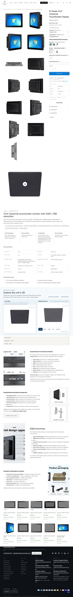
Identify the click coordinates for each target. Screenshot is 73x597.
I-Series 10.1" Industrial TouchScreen (50, 512)
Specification (52, 97)
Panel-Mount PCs (6, 560)
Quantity (51, 65)
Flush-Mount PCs (6, 564)
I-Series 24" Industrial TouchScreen (36, 512)
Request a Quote (44, 2)
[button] (11, 3)
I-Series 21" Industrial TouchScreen (9, 512)
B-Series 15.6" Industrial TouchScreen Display (61, 536)
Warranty (22, 571)
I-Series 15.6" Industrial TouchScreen (23, 512)
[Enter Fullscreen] (34, 306)
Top (53, 329)
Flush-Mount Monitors (7, 569)
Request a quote (37, 553)
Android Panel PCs (6, 578)
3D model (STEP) (53, 99)
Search (22, 560)
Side (49, 329)
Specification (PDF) (65, 296)
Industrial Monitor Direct (8, 9)
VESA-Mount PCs (6, 562)
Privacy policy (18, 596)
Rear (45, 329)
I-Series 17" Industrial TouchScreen (36, 535)
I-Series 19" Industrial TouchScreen (49, 535)
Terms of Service (24, 569)
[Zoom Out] (32, 306)
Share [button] (52, 117)
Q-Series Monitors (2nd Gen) (8, 573)
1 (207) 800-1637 (7, 553)
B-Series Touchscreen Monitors (19, 9)
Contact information (31, 596)
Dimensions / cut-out (61, 97)
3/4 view (58, 329)
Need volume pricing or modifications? (59, 81)
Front (40, 329)
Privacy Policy (23, 564)
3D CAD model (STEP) (54, 296)
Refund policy (24, 596)
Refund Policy (23, 566)
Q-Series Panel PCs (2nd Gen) (8, 571)
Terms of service (45, 596)
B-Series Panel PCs (6, 575)
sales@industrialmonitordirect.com (22, 553)
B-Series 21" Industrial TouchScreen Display (9, 536)
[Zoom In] (30, 306)
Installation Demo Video (11, 415)
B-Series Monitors (6, 577)
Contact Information (24, 562)
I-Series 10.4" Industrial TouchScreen (23, 535)
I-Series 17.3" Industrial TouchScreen (63, 512)
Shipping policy (38, 596)
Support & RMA (23, 573)
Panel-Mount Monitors (7, 566)
